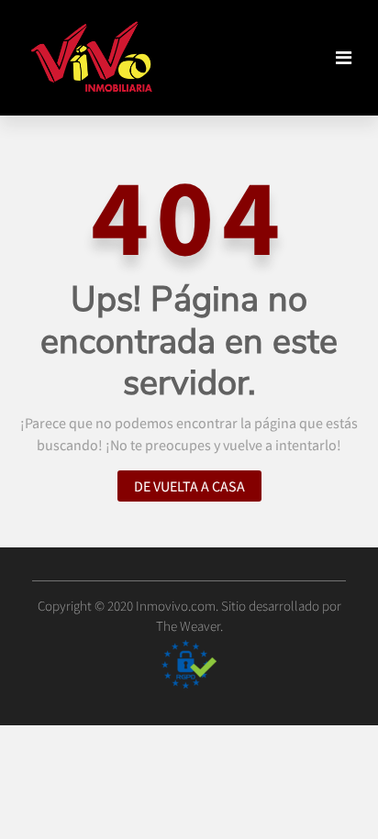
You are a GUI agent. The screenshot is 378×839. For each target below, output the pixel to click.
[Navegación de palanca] (343, 58)
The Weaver (188, 626)
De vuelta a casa (189, 486)
